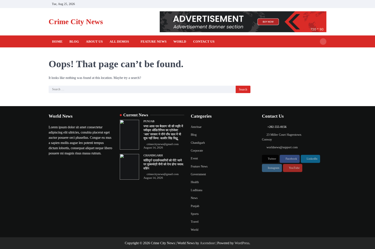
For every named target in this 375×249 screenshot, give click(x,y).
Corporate (197, 150)
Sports (195, 214)
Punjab (149, 121)
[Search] (323, 41)
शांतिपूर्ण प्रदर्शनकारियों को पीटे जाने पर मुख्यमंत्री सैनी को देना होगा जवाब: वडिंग (163, 164)
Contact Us (203, 41)
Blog (74, 41)
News (194, 198)
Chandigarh (153, 155)
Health (195, 182)
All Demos (119, 41)
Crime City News (76, 22)
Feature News (153, 41)
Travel (195, 221)
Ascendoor (207, 243)
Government (198, 174)
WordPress (242, 243)
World (179, 41)
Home (57, 41)
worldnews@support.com (282, 147)
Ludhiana (196, 190)
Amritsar (196, 127)
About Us (94, 41)
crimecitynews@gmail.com (163, 144)
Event (194, 158)
